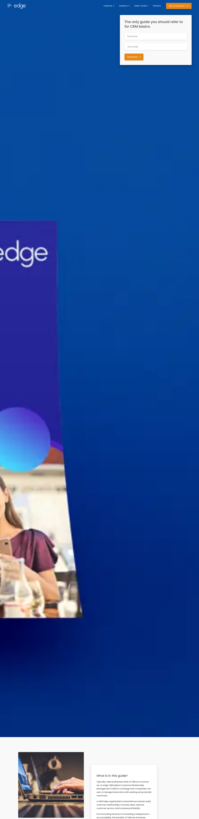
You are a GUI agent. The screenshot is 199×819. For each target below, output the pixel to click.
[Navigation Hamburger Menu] (10, 6)
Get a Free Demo (177, 6)
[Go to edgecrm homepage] (20, 5)
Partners (157, 5)
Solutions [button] (123, 5)
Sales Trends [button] (140, 5)
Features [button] (108, 5)
